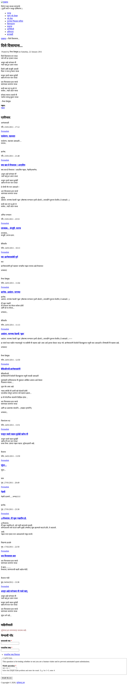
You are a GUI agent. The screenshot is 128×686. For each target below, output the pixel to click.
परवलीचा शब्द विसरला (12, 654)
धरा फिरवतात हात (8, 556)
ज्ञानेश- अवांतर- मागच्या (10, 292)
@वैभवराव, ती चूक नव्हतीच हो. (13, 518)
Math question (9, 666)
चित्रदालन (11, 24)
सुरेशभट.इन (20, 683)
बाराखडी (10, 34)
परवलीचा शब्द (6, 648)
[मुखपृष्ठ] (4, 2)
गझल (3, 108)
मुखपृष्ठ (3, 38)
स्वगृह (9, 13)
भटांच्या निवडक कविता (15, 21)
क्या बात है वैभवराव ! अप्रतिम (13, 165)
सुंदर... (4, 465)
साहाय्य (9, 26)
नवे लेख (9, 18)
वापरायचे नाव (6, 641)
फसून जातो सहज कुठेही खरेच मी (14, 434)
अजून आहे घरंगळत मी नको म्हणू (14, 591)
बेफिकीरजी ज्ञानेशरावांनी (10, 369)
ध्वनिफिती (10, 29)
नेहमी (3, 491)
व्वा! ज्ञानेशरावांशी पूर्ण (9, 257)
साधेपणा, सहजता (8, 136)
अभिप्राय (10, 32)
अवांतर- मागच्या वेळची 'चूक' (12, 333)
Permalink (5, 131)
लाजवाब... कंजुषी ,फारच (11, 228)
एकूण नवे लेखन (12, 16)
